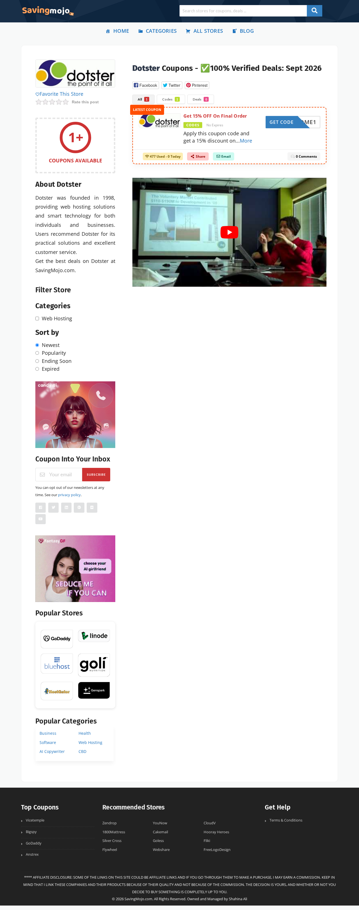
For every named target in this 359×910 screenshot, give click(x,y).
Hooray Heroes (216, 832)
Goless (158, 840)
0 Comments (306, 159)
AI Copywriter (52, 751)
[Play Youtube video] (229, 232)
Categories (161, 30)
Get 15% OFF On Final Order (215, 118)
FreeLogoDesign (217, 849)
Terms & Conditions (286, 820)
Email (225, 159)
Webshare (161, 849)
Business (48, 733)
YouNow (160, 823)
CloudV (210, 823)
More (246, 142)
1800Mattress (113, 832)
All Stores (208, 30)
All (143, 99)
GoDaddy (34, 843)
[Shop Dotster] (75, 74)
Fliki (207, 840)
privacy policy (69, 494)
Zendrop (109, 823)
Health (85, 733)
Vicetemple (35, 820)
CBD (82, 751)
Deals (200, 99)
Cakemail (160, 832)
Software (48, 742)
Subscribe (96, 474)
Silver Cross (111, 840)
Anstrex (32, 854)
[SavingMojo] (47, 10)
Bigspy (31, 831)
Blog (247, 30)
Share (200, 159)
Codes (170, 99)
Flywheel (109, 849)
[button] (145, 85)
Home (121, 30)
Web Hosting (90, 742)
